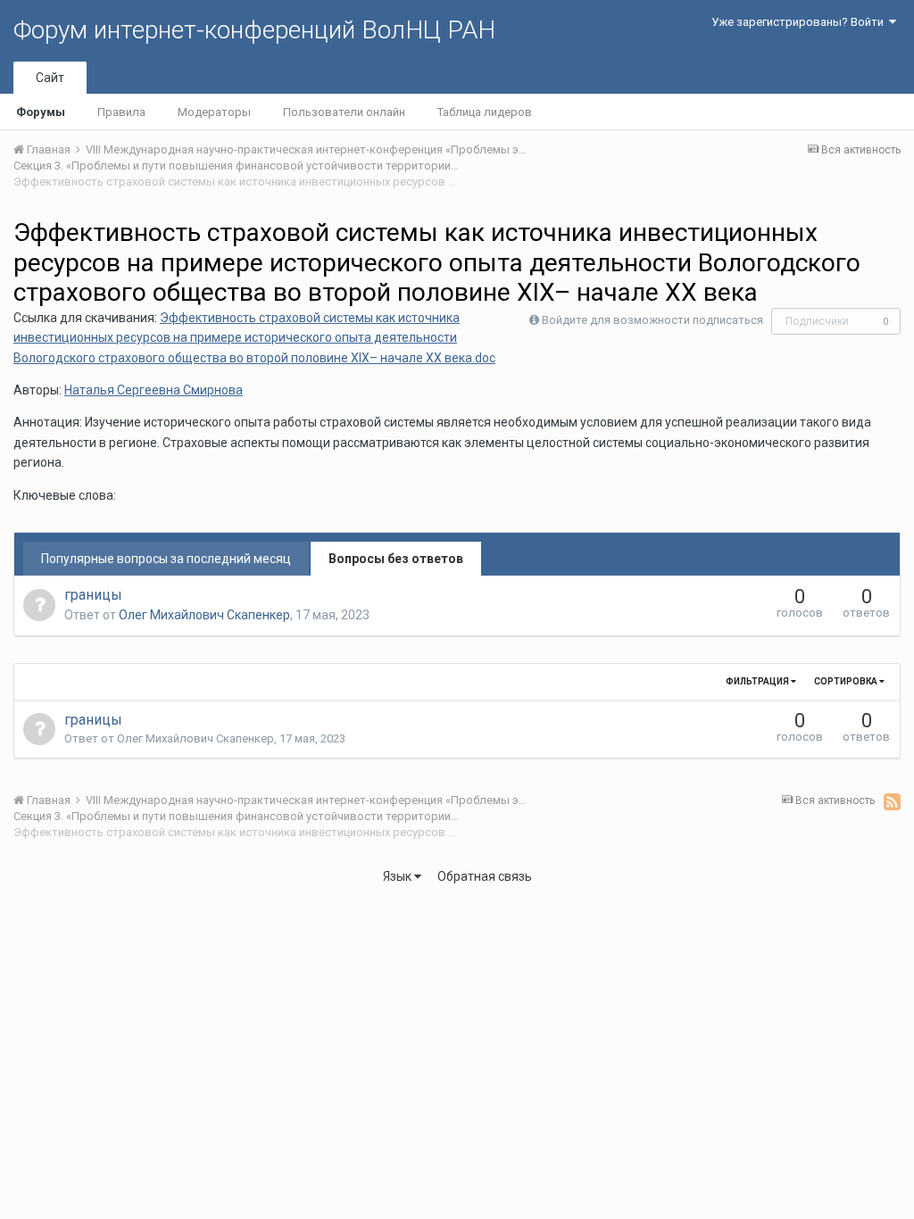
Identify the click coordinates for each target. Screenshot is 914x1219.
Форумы (40, 112)
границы (93, 594)
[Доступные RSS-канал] (892, 801)
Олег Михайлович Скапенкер (204, 615)
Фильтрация (758, 681)
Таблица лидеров (484, 112)
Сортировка (846, 681)
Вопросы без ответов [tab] (395, 558)
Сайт (50, 77)
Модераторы (214, 112)
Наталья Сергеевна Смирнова (153, 390)
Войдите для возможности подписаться (652, 320)
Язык (398, 876)
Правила (121, 112)
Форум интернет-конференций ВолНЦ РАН (254, 30)
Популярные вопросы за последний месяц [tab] (166, 558)
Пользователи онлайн (344, 112)
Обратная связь (484, 876)
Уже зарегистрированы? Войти (800, 22)
